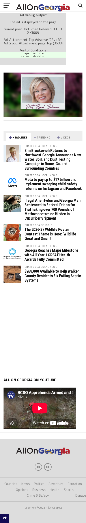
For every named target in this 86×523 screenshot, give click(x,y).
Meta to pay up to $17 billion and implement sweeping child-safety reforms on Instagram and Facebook (53, 184)
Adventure (56, 483)
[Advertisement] (43, 330)
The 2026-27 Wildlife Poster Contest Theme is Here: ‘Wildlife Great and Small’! (50, 234)
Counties (10, 483)
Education (75, 483)
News (25, 483)
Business (39, 489)
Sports (69, 489)
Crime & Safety (38, 495)
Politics (39, 483)
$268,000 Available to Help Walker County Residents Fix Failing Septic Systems (52, 275)
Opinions (22, 489)
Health (55, 489)
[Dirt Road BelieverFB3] (43, 115)
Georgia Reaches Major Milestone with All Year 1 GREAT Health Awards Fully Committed (51, 254)
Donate (80, 495)
